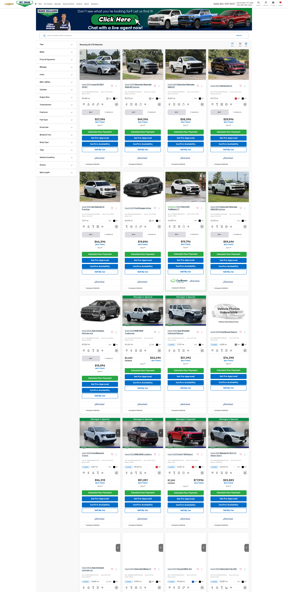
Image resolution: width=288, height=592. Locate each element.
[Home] (35, 4)
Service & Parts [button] (68, 4)
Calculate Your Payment (100, 132)
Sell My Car (100, 150)
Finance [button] (79, 4)
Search (239, 35)
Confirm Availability (100, 144)
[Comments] (116, 104)
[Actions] (116, 86)
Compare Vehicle (92, 164)
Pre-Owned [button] (48, 4)
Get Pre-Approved (100, 138)
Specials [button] (57, 4)
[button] (118, 65)
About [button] (86, 4)
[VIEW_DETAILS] (228, 311)
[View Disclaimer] (102, 104)
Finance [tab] (109, 112)
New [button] (40, 4)
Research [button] (94, 4)
